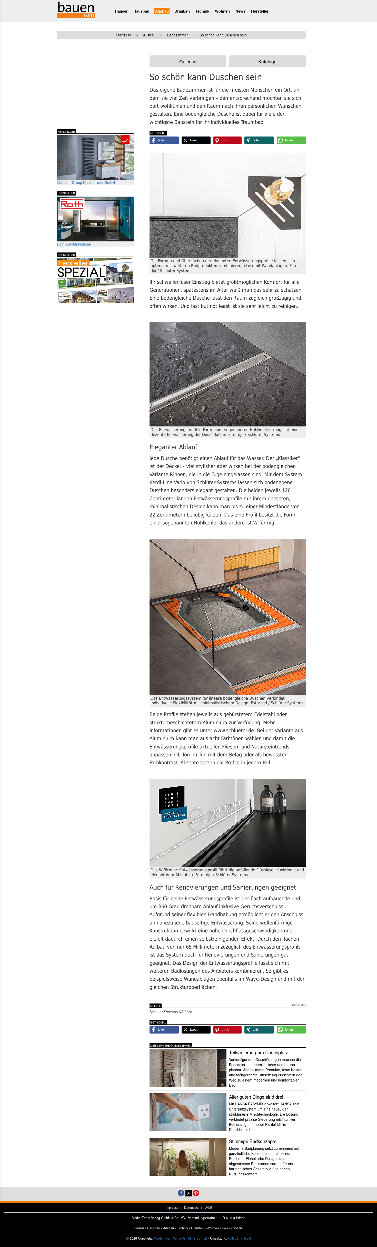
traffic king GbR (239, 1238)
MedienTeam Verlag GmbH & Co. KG (180, 1238)
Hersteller (260, 11)
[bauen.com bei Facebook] (181, 1192)
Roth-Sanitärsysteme (74, 244)
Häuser (121, 11)
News (240, 11)
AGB (208, 1207)
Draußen (182, 11)
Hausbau (141, 11)
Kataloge (267, 61)
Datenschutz (193, 1207)
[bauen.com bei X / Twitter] (188, 1192)
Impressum (173, 1207)
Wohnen (222, 11)
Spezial (238, 1228)
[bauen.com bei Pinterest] (196, 1192)
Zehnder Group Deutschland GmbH (86, 182)
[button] (164, 140)
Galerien (188, 61)
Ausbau (162, 11)
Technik (202, 11)
